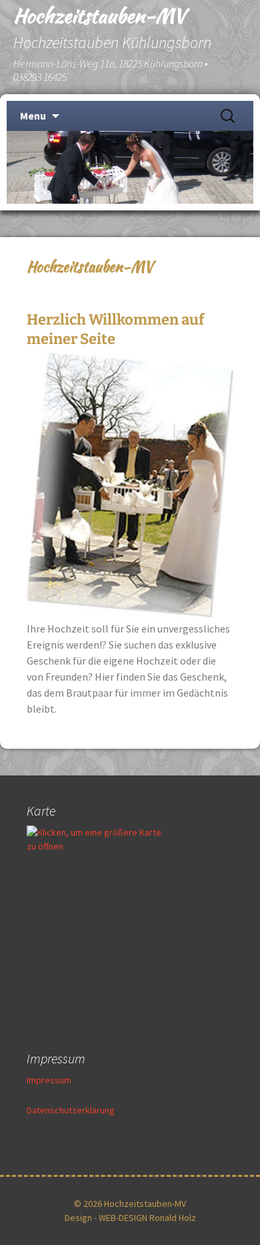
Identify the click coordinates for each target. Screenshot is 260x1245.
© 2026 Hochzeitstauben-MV (130, 1204)
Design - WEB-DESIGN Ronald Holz (130, 1218)
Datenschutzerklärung (71, 1110)
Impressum (49, 1080)
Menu (33, 115)
